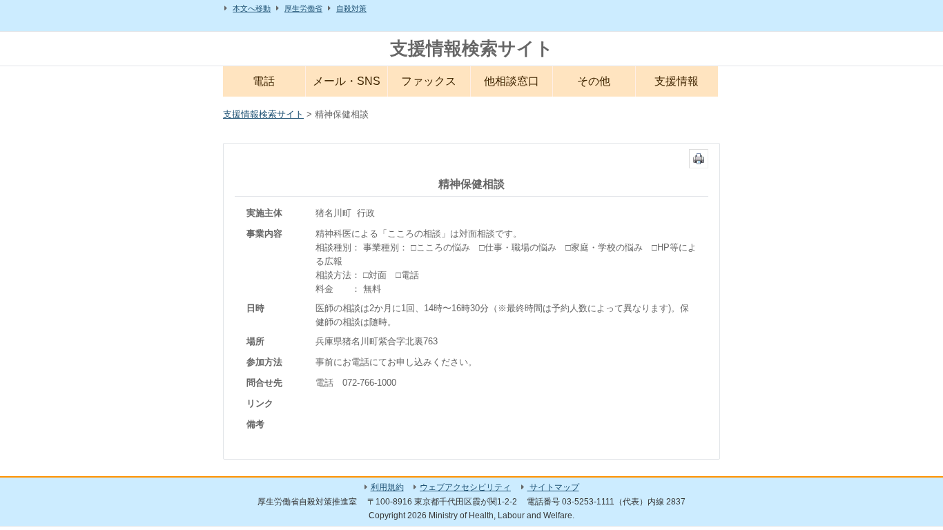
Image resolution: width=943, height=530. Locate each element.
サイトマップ (553, 487)
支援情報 (676, 81)
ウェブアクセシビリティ (465, 487)
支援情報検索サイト (472, 48)
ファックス (428, 81)
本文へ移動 (252, 8)
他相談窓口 (511, 81)
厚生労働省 (303, 8)
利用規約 (387, 487)
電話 (264, 81)
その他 (593, 81)
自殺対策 (351, 8)
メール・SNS (346, 81)
